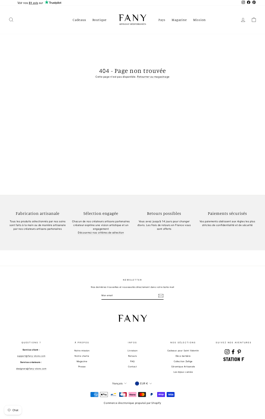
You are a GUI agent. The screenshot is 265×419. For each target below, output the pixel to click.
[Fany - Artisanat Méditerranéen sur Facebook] (233, 351)
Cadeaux (79, 20)
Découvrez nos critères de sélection (101, 232)
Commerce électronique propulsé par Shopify (132, 402)
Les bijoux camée (183, 372)
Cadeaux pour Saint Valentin (183, 350)
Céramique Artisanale (183, 366)
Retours (132, 356)
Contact (132, 366)
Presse (82, 366)
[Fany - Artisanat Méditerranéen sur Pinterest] (239, 351)
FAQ (132, 361)
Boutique (99, 20)
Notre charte (82, 356)
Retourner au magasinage (153, 76)
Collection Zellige (183, 361)
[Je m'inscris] (161, 295)
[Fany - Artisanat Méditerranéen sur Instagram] (227, 351)
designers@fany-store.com (31, 368)
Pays (161, 20)
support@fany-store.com (31, 356)
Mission (199, 20)
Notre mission (82, 350)
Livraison (132, 350)
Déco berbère (183, 356)
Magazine (179, 20)
